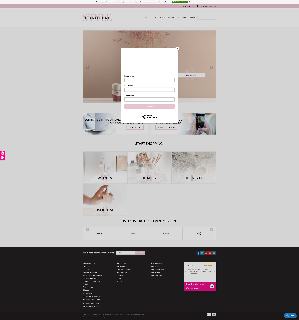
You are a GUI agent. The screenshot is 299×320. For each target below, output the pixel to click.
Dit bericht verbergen (180, 2)
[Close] (177, 48)
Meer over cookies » (196, 2)
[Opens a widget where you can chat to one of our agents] (290, 316)
